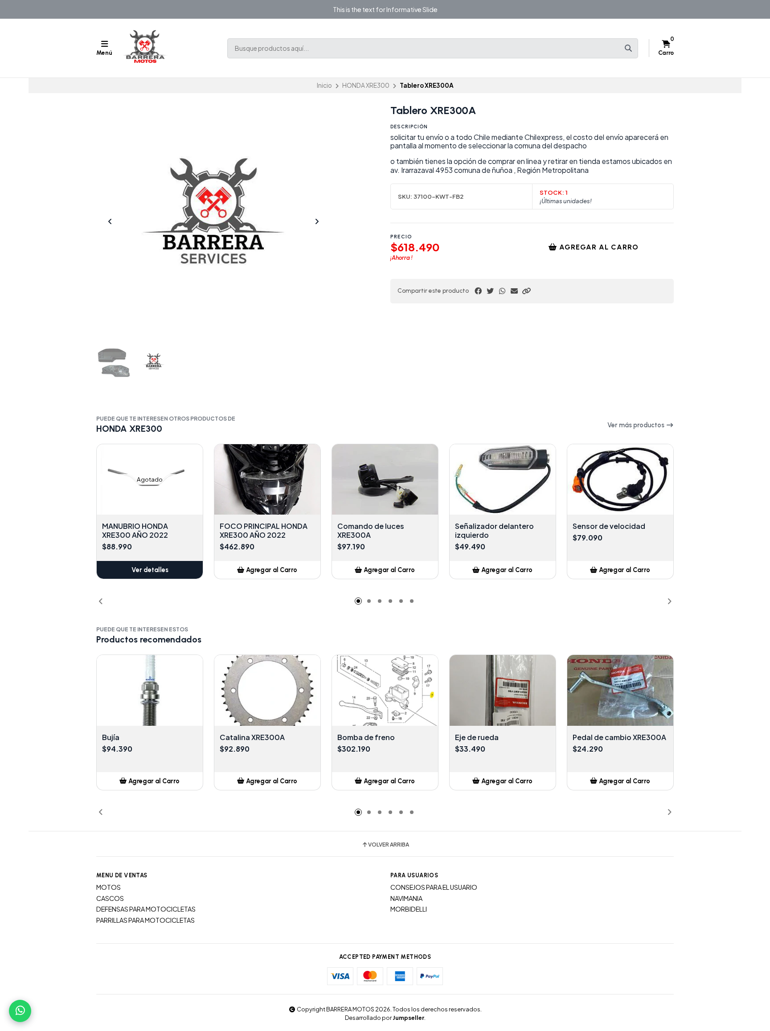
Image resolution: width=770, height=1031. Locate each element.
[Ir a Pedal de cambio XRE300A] (620, 690)
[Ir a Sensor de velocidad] (620, 479)
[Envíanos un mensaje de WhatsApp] (20, 1011)
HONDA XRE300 (365, 85)
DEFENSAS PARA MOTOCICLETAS (146, 909)
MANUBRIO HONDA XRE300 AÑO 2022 (135, 531)
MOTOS (108, 887)
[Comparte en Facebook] (478, 291)
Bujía (110, 737)
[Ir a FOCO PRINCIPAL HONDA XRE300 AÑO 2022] (267, 479)
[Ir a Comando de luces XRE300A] (385, 479)
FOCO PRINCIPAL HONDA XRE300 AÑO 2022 (263, 531)
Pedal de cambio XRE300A (619, 737)
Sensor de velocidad (609, 526)
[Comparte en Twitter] (490, 291)
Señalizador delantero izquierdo (494, 531)
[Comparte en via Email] (514, 291)
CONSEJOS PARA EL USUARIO (433, 887)
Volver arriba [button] (388, 844)
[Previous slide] (110, 221)
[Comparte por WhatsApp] (502, 291)
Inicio (324, 85)
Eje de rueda (477, 737)
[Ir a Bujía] (150, 690)
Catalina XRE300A (252, 737)
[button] (526, 291)
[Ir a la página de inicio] (145, 48)
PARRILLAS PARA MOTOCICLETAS (145, 920)
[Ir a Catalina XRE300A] (267, 690)
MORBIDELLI (408, 909)
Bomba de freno (366, 737)
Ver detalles (149, 570)
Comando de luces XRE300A (370, 531)
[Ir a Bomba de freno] (385, 690)
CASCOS (110, 898)
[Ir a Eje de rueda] (503, 690)
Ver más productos (636, 425)
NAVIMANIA (406, 898)
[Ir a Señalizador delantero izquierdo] (503, 479)
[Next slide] (317, 221)
